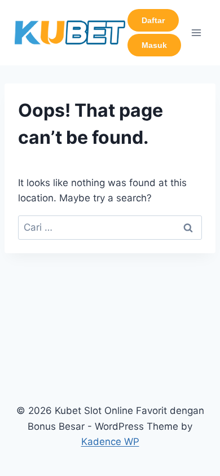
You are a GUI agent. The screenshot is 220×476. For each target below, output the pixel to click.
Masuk (154, 45)
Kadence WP (110, 441)
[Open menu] (196, 32)
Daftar (153, 20)
